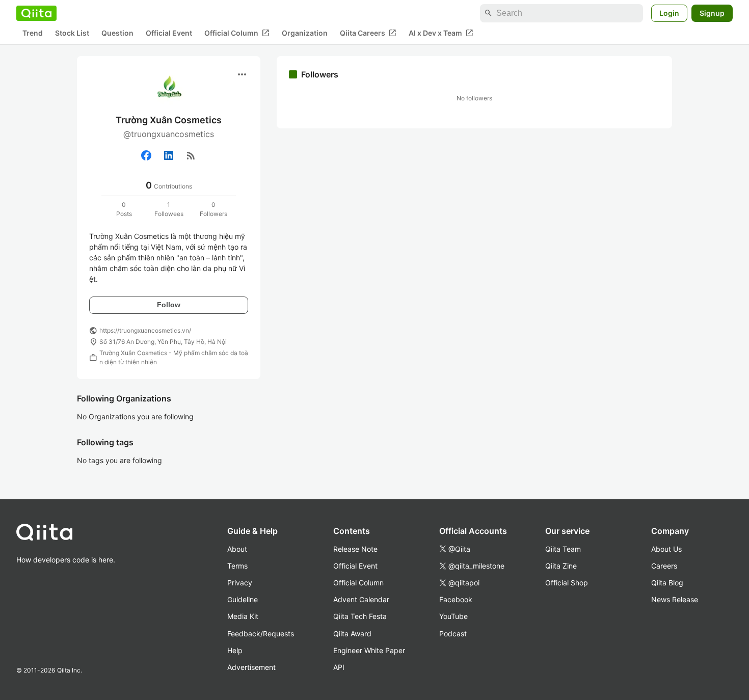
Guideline (242, 599)
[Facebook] (146, 155)
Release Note (355, 549)
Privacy (239, 582)
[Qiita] (36, 13)
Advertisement (251, 667)
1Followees (168, 209)
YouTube (453, 616)
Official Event (169, 33)
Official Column (237, 33)
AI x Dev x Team (441, 33)
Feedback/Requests (260, 633)
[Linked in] (168, 155)
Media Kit (242, 616)
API (338, 667)
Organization (305, 33)
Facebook (455, 599)
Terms (237, 565)
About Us (666, 549)
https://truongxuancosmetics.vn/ (145, 330)
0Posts (124, 209)
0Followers (213, 209)
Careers (664, 565)
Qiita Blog (667, 582)
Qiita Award (352, 633)
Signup (712, 13)
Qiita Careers (368, 33)
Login (669, 13)
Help (235, 650)
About (237, 549)
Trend (32, 33)
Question (117, 33)
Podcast (453, 633)
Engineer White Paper (369, 650)
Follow (168, 305)
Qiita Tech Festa (360, 616)
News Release (674, 599)
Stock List (72, 33)
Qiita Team (563, 549)
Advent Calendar (361, 599)
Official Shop (566, 582)
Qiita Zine (561, 565)
